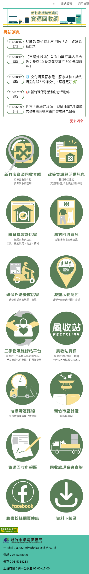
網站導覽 (66, 3)
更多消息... (78, 121)
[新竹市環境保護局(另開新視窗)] (22, 540)
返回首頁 (83, 3)
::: (54, 3)
